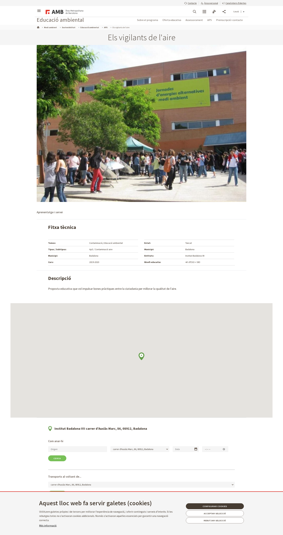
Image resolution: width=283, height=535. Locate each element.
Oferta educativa (171, 20)
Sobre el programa (147, 20)
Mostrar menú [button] (39, 8)
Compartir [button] (224, 11)
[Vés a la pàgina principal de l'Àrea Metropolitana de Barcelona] (64, 11)
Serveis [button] (204, 11)
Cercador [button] (194, 11)
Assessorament (194, 20)
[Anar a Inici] (38, 27)
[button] (190, 2)
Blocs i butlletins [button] (214, 11)
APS (209, 20)
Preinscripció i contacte (229, 20)
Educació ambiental (60, 19)
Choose (196, 449)
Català (236, 11)
